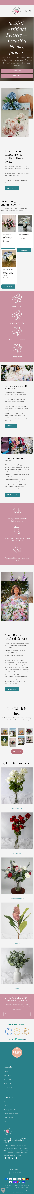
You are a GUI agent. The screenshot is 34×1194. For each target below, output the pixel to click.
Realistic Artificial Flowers (16, 1185)
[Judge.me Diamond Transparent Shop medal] (8, 1031)
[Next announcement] (31, 3)
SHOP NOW (17, 71)
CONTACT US (12, 494)
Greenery (16, 989)
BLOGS (5, 1091)
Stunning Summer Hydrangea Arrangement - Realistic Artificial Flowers (8, 272)
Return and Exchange (10, 1113)
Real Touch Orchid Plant (24, 235)
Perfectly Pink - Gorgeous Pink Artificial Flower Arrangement (7, 237)
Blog (5, 1121)
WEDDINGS (17, 76)
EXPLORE (10, 426)
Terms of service (13, 1190)
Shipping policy (23, 1190)
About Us (6, 1102)
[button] (3, 11)
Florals (16, 943)
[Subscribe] (28, 1014)
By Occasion (16, 808)
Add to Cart (24, 250)
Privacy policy (24, 1187)
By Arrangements (16, 898)
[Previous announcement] (3, 3)
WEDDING (7, 1083)
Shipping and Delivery (10, 1110)
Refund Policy (8, 1117)
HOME (5, 1071)
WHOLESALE (7, 1079)
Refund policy (15, 1187)
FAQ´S (5, 1106)
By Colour (16, 853)
